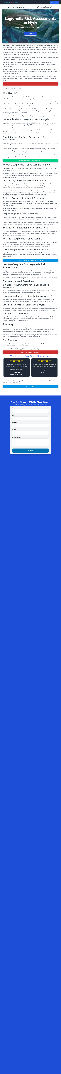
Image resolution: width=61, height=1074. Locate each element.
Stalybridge (18, 349)
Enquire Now (30, 391)
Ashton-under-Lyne (28, 349)
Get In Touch (54, 2)
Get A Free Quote (30, 386)
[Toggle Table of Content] (18, 88)
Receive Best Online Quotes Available (30, 161)
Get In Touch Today (30, 84)
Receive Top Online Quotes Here (30, 352)
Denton (5, 349)
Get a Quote (30, 33)
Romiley (36, 349)
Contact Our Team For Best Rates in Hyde (30, 260)
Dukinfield (11, 349)
